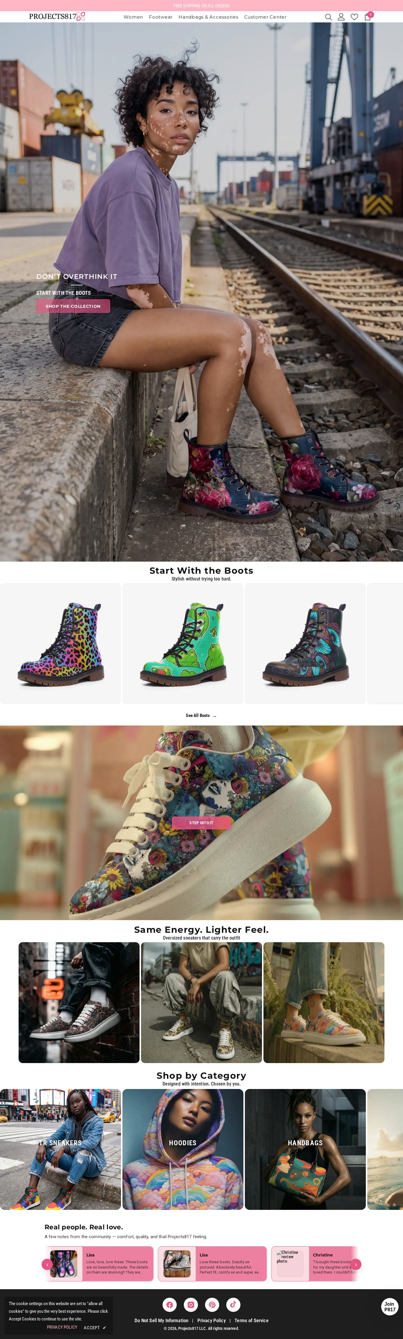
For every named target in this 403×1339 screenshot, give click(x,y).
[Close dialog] (238, 607)
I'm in (202, 705)
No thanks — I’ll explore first (201, 724)
